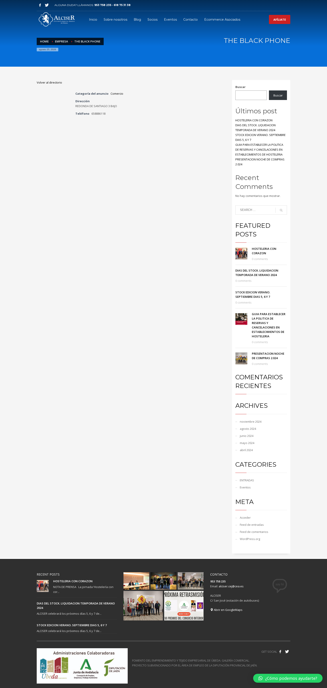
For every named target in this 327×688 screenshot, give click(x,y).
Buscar (240, 87)
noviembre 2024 (250, 422)
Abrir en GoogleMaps (227, 610)
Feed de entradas (252, 525)
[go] (281, 210)
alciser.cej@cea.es (231, 586)
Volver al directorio (49, 82)
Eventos (245, 487)
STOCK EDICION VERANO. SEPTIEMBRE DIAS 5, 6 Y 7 (72, 625)
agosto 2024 (248, 429)
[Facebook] (40, 5)
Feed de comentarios (254, 532)
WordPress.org (250, 539)
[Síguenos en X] (287, 651)
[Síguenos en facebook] (280, 651)
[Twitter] (46, 5)
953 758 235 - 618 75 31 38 (112, 5)
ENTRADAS (247, 480)
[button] (288, 678)
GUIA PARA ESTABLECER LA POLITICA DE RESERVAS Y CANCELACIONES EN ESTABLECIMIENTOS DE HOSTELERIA (259, 149)
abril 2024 (246, 450)
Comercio (117, 94)
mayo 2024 (247, 443)
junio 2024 (246, 436)
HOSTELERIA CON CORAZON (253, 120)
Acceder (245, 518)
